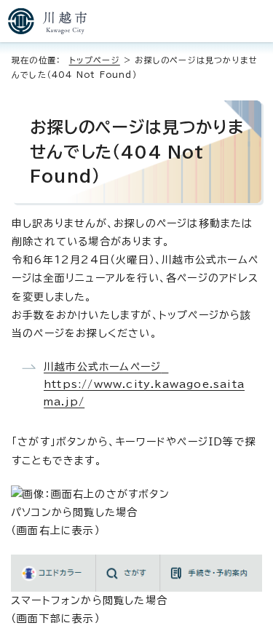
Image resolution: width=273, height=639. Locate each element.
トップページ (94, 60)
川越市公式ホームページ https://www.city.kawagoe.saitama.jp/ (144, 384)
